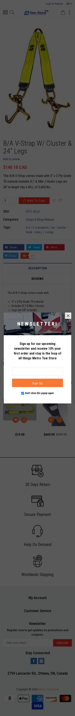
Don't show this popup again (39, 393)
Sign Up (37, 383)
